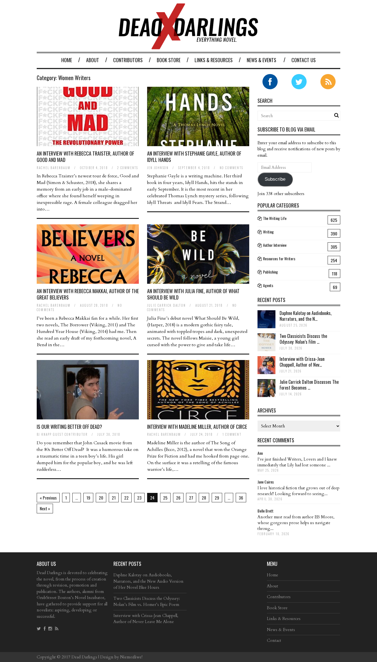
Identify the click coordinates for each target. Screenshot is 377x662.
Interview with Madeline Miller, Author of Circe (197, 426)
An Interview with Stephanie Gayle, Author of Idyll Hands (194, 156)
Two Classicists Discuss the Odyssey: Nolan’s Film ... (303, 339)
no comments (231, 168)
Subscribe (275, 179)
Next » (45, 508)
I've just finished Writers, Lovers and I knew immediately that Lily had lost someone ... (297, 462)
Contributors (128, 60)
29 (217, 498)
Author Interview (274, 245)
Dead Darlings (84, 657)
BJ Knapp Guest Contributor (62, 434)
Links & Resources (214, 60)
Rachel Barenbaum (53, 168)
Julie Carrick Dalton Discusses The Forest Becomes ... (309, 385)
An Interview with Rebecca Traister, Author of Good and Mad (85, 156)
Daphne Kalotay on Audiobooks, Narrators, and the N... (305, 316)
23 (139, 498)
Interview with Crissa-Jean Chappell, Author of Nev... (302, 362)
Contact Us (303, 60)
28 (204, 498)
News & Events (261, 60)
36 (241, 498)
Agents (268, 285)
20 (101, 498)
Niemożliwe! (131, 657)
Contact (274, 640)
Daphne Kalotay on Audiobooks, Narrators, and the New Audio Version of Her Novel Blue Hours (148, 581)
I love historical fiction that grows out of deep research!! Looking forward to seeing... (298, 490)
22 (126, 498)
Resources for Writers (279, 258)
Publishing (270, 272)
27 (191, 498)
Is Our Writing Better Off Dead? (69, 426)
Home (66, 60)
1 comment (231, 434)
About (92, 60)
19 (88, 498)
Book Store (168, 60)
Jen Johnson (158, 168)
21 (114, 498)
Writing (268, 232)
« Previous (48, 498)
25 (165, 498)
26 (178, 498)
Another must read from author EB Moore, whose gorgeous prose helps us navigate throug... (295, 522)
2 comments (127, 168)
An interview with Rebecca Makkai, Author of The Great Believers (88, 294)
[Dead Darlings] (188, 46)
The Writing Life (274, 218)
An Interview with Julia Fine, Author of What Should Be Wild (193, 294)
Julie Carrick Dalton (166, 305)
